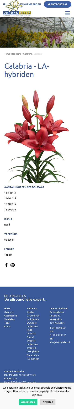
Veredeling (9, 319)
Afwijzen (48, 402)
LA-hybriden (33, 319)
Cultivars (27, 54)
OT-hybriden (33, 351)
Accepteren (28, 402)
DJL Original (33, 316)
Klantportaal (57, 4)
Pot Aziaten (33, 355)
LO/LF (29, 330)
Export (7, 326)
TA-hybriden (33, 359)
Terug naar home (12, 54)
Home (7, 308)
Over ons (8, 312)
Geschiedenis (10, 316)
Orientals (31, 348)
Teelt (6, 323)
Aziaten (31, 312)
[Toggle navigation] (67, 13)
